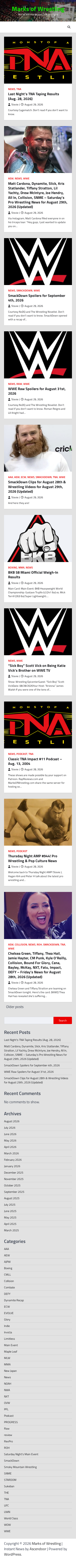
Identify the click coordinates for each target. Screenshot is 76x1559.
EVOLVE (9, 1313)
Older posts (15, 1006)
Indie (7, 1326)
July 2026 (9, 1127)
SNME (8, 1473)
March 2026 (11, 1153)
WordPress (12, 1554)
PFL (6, 1409)
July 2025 (9, 1204)
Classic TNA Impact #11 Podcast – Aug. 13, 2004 (35, 761)
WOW (7, 1525)
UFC (6, 1505)
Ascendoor (38, 1549)
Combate (9, 1287)
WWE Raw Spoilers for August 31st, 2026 (37, 391)
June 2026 (10, 1134)
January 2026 (12, 1166)
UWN (7, 1512)
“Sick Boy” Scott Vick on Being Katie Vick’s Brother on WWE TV (36, 668)
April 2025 (10, 1224)
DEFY (7, 1294)
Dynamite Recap (14, 1300)
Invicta (8, 1332)
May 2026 (10, 1140)
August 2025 (11, 1198)
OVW (7, 1403)
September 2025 (14, 1192)
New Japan (10, 1371)
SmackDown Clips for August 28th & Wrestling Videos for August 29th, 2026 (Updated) (37, 486)
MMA (21, 567)
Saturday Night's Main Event (21, 1454)
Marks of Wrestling (38, 8)
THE (6, 1492)
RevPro (8, 1441)
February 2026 (13, 1160)
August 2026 (11, 1121)
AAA (10, 477)
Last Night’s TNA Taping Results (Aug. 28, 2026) (33, 96)
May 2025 (10, 1217)
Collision (21, 944)
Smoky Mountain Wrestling (20, 1467)
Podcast (21, 753)
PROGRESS (11, 1422)
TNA (18, 89)
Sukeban (9, 1486)
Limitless (9, 1339)
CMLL (7, 1274)
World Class (11, 1518)
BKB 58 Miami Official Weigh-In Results (33, 575)
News (11, 89)
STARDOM (10, 1480)
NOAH (7, 1383)
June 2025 (10, 1211)
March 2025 (11, 1230)
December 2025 (13, 1172)
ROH (39, 944)
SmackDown (24, 290)
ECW (23, 477)
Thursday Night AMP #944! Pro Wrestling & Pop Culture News (32, 858)
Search (63, 1020)
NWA (7, 1390)
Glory (7, 1319)
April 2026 (10, 1147)
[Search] (69, 27)
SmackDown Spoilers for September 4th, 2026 (36, 298)
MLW (7, 1358)
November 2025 (14, 1179)
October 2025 (12, 1185)
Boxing (12, 567)
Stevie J (15, 104)
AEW (11, 178)
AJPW (7, 1262)
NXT (6, 1396)
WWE (26, 178)
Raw (19, 383)
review (8, 1435)
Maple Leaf (10, 1351)
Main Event (11, 1345)
